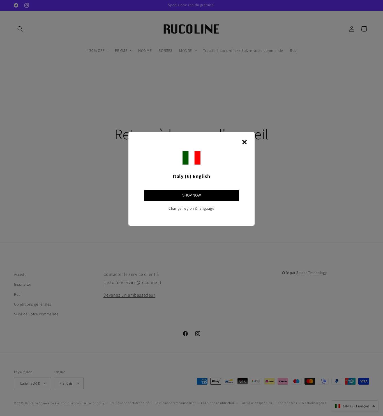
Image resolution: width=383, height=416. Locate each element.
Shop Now (191, 195)
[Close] (244, 142)
